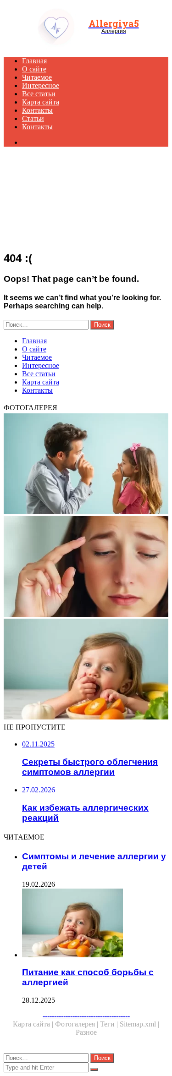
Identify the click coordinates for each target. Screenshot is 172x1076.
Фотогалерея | (77, 1024)
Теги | (110, 1024)
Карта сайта (40, 102)
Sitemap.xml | (139, 1024)
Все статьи (38, 94)
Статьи (33, 118)
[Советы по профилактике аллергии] (86, 464)
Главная (34, 61)
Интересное (40, 85)
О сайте (34, 69)
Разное (86, 1032)
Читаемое (37, 77)
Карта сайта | (34, 1024)
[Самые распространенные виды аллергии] (86, 567)
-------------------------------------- (86, 1016)
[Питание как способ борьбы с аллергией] (86, 670)
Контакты (37, 110)
